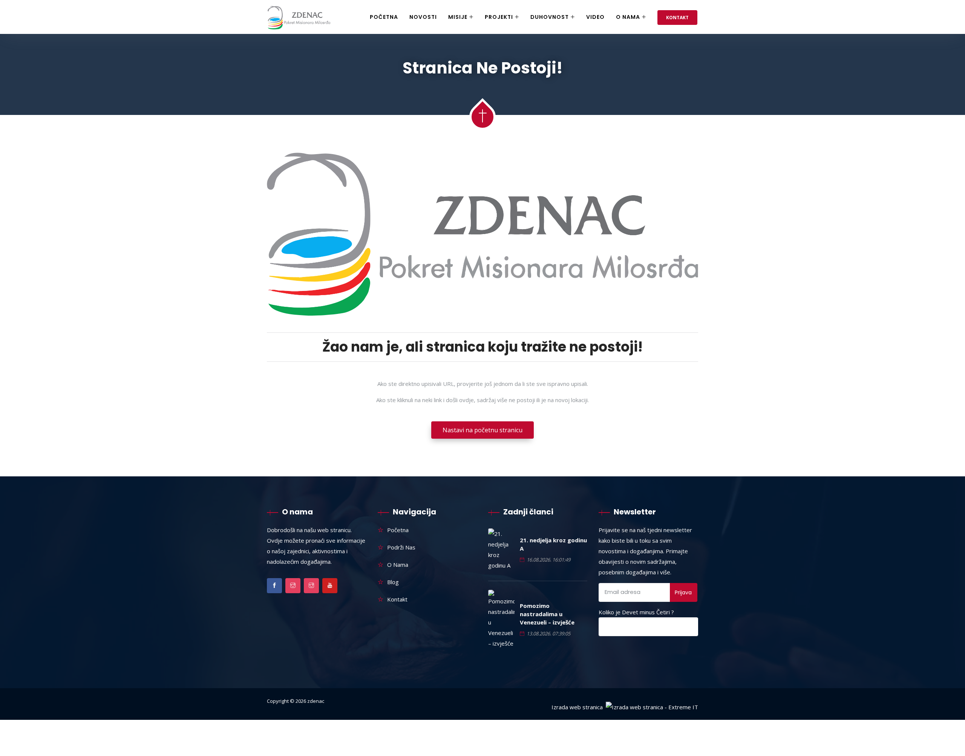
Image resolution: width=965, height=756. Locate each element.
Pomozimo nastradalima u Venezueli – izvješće (547, 614)
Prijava (683, 592)
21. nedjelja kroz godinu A (553, 544)
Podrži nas (401, 547)
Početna (384, 17)
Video (595, 17)
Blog (393, 582)
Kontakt (677, 17)
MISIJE (457, 17)
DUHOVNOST (549, 17)
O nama (628, 17)
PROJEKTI (499, 17)
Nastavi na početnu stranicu (482, 430)
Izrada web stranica (577, 707)
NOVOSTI (423, 17)
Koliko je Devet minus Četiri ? (636, 612)
